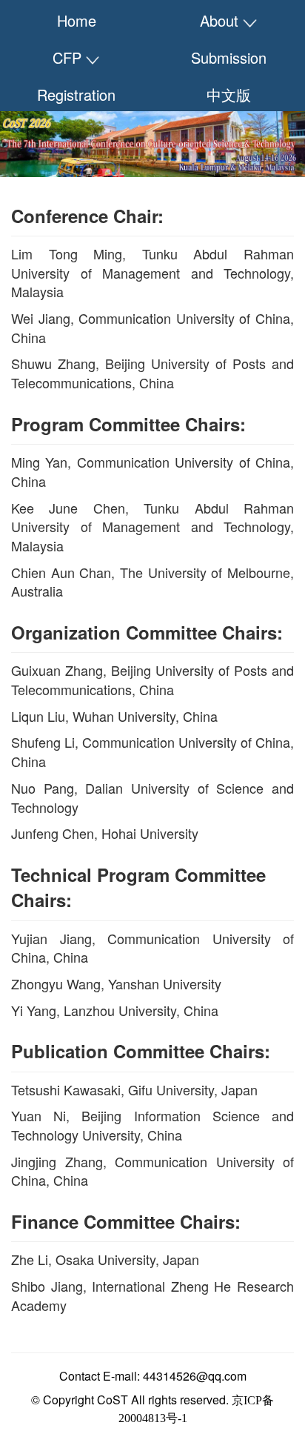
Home (76, 20)
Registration (76, 94)
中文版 (229, 94)
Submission (229, 57)
